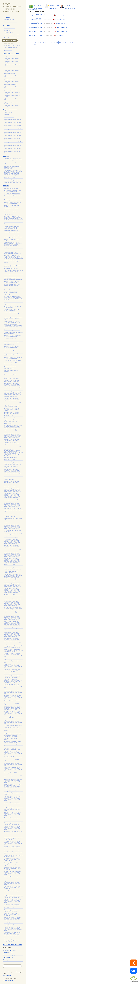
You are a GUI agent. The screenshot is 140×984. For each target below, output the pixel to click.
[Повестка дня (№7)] (55, 15)
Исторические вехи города (10, 21)
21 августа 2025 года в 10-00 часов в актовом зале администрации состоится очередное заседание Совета (13, 831)
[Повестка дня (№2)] (54, 35)
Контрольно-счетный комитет (11, 34)
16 (60, 42)
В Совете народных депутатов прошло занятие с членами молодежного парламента (12, 226)
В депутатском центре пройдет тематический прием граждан (12, 341)
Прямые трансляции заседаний (11, 37)
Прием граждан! (8, 423)
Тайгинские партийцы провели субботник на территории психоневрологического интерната (13, 277)
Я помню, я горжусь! (9, 479)
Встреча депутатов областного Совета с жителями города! (12, 405)
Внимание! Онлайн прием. (10, 457)
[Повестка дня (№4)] (55, 27)
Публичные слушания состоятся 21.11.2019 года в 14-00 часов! (11, 412)
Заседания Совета (8, 43)
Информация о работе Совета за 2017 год (12, 70)
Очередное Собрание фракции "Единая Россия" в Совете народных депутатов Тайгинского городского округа (13, 324)
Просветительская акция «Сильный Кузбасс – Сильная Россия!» (12, 741)
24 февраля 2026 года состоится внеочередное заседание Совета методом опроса (12, 886)
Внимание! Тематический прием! (12, 508)
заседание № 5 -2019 (36, 23)
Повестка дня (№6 (60, 19)
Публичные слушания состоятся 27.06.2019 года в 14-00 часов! (11, 380)
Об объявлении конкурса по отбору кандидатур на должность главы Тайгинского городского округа (13, 645)
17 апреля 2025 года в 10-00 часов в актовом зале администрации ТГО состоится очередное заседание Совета (12, 812)
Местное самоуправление (10, 47)
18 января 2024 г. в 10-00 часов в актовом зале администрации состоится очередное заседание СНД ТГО (13, 711)
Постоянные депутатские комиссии (13, 68)
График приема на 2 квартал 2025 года (12, 135)
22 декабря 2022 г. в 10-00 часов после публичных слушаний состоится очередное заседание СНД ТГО (13, 649)
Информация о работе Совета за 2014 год (12, 61)
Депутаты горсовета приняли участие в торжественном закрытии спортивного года (13, 302)
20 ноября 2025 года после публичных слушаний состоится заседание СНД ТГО (13, 851)
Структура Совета (8, 32)
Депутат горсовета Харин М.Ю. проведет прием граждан (11, 291)
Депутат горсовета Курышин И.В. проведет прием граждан (12, 208)
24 (34, 44)
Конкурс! (6, 521)
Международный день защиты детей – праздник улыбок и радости (13, 270)
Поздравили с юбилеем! (10, 338)
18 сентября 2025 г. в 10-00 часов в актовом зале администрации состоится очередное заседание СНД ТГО (13, 841)
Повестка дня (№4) (62, 27)
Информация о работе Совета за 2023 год (12, 98)
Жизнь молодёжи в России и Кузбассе (11, 738)
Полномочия (7, 30)
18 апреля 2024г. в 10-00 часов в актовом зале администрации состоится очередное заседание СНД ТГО (13, 751)
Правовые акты (8, 50)
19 (67, 42)
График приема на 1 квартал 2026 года (12, 145)
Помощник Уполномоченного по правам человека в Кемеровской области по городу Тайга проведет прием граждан (13, 193)
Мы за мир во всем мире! (10, 516)
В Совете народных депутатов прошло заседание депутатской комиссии (12, 222)
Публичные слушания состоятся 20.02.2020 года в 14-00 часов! (11, 439)
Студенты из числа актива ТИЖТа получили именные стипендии (12, 284)
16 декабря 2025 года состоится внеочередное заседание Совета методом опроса (12, 867)
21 (72, 42)
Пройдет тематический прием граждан (11, 205)
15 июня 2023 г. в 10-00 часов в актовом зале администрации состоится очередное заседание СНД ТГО (13, 684)
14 (56, 42)
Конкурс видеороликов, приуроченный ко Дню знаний (11, 349)
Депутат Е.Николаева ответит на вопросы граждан (12, 232)
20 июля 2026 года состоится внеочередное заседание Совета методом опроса (12, 939)
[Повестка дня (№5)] (54, 23)
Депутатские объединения (10, 84)
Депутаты (6, 114)
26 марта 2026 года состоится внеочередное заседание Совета (12, 904)
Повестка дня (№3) (62, 31)
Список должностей (8, 957)
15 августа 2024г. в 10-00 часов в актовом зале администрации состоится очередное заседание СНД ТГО (13, 767)
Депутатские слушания (9, 73)
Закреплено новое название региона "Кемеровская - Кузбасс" (13, 373)
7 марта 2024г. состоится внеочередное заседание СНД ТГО (12, 748)
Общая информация (9, 19)
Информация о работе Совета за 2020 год (12, 86)
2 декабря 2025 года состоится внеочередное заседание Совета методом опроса (12, 858)
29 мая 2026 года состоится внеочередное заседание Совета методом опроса (12, 913)
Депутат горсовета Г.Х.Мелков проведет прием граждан (11, 346)
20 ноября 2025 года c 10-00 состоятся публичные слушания (13, 855)
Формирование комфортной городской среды (11, 571)
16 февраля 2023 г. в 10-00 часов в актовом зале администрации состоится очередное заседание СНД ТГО (13, 659)
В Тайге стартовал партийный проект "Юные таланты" (11, 309)
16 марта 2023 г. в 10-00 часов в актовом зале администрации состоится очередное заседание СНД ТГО (13, 664)
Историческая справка (9, 28)
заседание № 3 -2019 (36, 31)
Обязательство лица (8, 952)
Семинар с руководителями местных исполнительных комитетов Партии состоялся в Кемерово (13, 312)
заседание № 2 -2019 (36, 35)
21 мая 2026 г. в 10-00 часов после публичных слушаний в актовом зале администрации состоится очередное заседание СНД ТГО (13, 908)
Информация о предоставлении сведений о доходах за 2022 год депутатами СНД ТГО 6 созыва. (12, 669)
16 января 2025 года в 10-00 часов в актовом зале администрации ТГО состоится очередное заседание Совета (13, 791)
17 (63, 42)
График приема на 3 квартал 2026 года (12, 148)
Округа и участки (8, 112)
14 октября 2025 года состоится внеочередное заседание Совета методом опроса (12, 846)
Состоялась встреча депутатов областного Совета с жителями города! (11, 408)
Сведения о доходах (9, 117)
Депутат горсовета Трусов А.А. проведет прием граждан (11, 281)
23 (32, 44)
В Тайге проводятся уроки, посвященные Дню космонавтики (12, 252)
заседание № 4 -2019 (36, 27)
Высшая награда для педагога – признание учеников (12, 287)
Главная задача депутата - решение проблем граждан (12, 306)
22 (74, 42)
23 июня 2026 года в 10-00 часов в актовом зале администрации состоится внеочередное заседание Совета (13, 927)
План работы (7, 56)
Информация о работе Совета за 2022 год (12, 95)
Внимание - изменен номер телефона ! (11, 370)
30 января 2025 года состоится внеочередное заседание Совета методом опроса (12, 802)
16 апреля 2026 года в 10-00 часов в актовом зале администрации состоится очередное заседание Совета (12, 899)
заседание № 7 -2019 (36, 15)
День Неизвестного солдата (11, 537)
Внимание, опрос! (8, 514)
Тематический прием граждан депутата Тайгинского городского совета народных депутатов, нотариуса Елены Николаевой (13, 242)
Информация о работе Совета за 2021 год (12, 92)
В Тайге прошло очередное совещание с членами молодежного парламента (13, 247)
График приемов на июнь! (10, 484)
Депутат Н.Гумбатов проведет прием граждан (11, 239)
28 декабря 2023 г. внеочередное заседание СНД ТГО (12, 716)
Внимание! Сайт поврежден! (11, 188)
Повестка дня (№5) (60, 23)
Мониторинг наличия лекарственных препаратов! (13, 530)
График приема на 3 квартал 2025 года (12, 138)
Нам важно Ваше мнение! (10, 396)
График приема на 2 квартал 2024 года (12, 122)
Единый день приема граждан (11, 230)
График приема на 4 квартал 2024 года (12, 129)
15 (58, 42)
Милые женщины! (8, 214)
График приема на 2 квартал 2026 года (12, 151)
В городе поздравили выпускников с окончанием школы (13, 332)
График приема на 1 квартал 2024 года (12, 119)
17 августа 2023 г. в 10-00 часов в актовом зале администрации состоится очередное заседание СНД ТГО (13, 690)
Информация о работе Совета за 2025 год (12, 105)
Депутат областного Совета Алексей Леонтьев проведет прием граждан (13, 236)
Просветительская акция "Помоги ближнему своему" (12, 745)
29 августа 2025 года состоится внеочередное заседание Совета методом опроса (12, 837)
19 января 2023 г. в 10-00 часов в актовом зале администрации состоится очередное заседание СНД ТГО (13, 653)
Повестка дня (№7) (61, 15)
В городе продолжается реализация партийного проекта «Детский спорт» (13, 317)
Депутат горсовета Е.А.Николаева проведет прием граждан (12, 202)
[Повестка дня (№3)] (55, 31)
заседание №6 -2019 (35, 19)
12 (51, 42)
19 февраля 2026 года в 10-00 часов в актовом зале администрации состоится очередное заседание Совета (13, 881)
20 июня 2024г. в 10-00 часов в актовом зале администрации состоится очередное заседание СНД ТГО (13, 762)
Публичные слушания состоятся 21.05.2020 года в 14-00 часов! (11, 481)
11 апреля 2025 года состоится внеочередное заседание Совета (12, 817)
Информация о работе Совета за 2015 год (12, 64)
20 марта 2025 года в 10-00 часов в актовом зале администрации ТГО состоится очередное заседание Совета (12, 807)
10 (47, 42)
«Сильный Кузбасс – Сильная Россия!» (13, 725)
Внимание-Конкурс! (9, 344)
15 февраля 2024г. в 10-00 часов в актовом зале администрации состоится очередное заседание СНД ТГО (13, 720)
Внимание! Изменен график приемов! (11, 466)
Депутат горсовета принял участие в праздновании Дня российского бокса (13, 353)
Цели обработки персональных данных (11, 960)
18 (65, 42)
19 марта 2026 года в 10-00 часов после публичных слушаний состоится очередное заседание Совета (13, 895)
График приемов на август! (11, 499)
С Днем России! (8, 294)
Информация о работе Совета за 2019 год (12, 81)
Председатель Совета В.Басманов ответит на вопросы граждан (12, 362)
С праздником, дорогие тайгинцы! (12, 360)
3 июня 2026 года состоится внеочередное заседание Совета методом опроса (12, 923)
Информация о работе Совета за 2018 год (12, 75)
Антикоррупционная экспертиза (12, 45)
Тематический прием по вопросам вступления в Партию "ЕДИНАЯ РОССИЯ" (12, 260)
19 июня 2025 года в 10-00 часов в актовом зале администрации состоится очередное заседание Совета (12, 826)
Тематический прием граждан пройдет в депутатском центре (12, 321)
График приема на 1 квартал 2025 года (12, 132)
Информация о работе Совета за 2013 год (12, 58)
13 (54, 42)
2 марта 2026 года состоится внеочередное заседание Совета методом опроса (12, 890)
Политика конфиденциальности (11, 955)
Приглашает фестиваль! (10, 366)
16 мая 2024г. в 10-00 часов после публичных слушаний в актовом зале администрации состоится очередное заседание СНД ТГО (13, 756)
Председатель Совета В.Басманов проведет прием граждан (12, 190)
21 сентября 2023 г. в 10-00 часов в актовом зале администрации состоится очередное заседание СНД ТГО (13, 695)
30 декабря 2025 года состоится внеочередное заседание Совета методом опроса (12, 876)
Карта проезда (7, 975)
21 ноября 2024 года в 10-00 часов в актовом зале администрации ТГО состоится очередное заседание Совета (13, 779)
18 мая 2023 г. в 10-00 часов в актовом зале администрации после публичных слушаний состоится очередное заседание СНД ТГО (13, 679)
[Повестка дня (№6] (54, 19)
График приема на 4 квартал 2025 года (12, 142)
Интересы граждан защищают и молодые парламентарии (12, 273)
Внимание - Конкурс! (9, 368)
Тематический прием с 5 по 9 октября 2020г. (13, 510)
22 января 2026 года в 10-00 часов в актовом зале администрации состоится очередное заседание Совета (13, 871)
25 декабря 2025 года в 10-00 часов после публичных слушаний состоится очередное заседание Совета (13, 862)
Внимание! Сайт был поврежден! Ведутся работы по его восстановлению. (12, 166)
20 (69, 42)
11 (49, 42)
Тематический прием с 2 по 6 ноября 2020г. (13, 518)
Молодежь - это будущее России (12, 330)
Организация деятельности (10, 90)
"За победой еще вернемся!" (11, 268)
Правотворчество (32, 9)
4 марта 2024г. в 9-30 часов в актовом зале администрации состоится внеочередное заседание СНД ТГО (13, 727)
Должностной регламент (9, 950)
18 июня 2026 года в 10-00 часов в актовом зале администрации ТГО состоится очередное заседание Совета (12, 917)
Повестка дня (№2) (61, 35)
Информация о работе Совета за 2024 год (12, 102)
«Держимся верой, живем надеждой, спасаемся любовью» (13, 533)
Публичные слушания (9, 79)
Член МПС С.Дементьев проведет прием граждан (12, 265)
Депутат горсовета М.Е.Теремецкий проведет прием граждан (13, 357)
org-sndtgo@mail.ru (8, 980)
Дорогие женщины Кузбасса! (11, 212)
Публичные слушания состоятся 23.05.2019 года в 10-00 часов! (11, 377)
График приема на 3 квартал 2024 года (12, 125)
